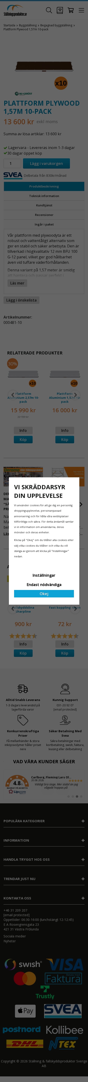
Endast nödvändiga (44, 584)
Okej (44, 593)
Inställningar (44, 575)
